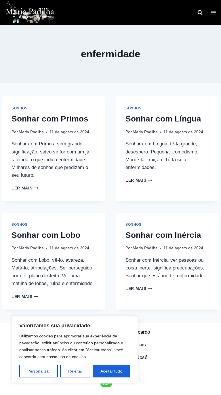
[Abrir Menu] (213, 12)
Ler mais (25, 188)
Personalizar (38, 371)
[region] (75, 349)
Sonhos (20, 108)
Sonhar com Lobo (46, 235)
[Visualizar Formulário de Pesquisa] (200, 12)
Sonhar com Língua (163, 118)
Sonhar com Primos (50, 118)
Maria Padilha (31, 132)
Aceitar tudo (111, 371)
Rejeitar (75, 371)
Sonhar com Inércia (163, 235)
